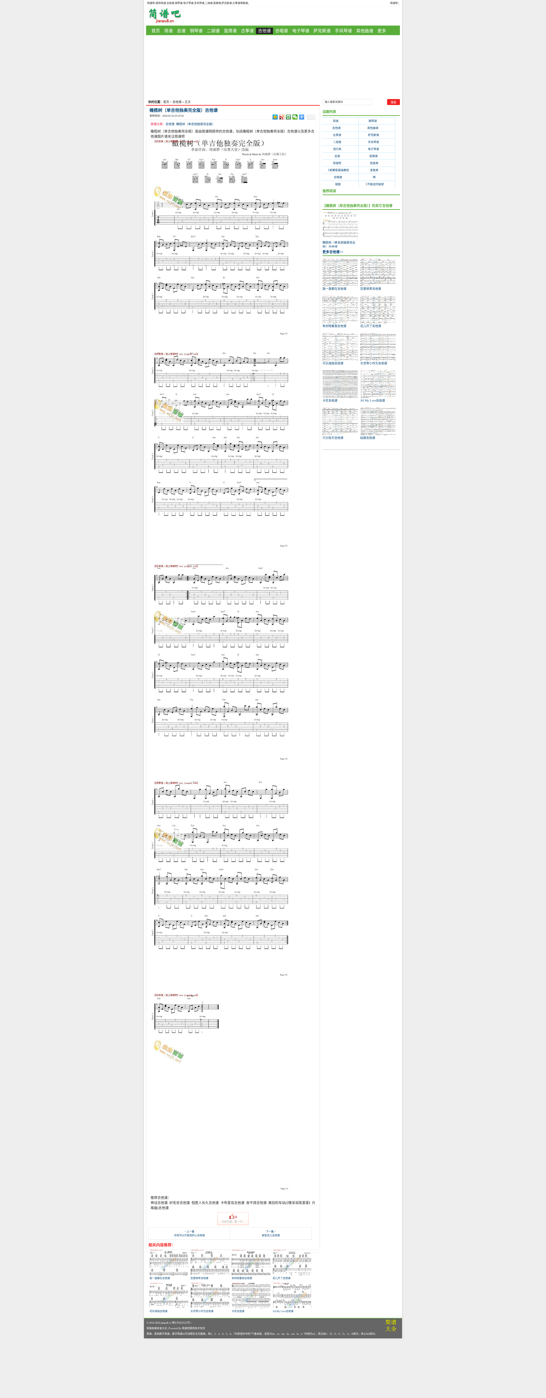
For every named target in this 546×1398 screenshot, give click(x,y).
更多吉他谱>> (332, 252)
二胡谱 (213, 31)
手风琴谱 (343, 31)
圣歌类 (377, 170)
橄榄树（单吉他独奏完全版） (195, 124)
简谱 (168, 31)
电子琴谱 (300, 31)
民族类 (377, 163)
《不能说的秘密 (376, 184)
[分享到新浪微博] (282, 116)
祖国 (340, 184)
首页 (155, 31)
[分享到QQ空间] (275, 116)
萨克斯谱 (322, 31)
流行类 (340, 149)
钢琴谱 (196, 31)
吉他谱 (264, 31)
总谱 (181, 31)
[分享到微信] (295, 116)
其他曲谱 (364, 31)
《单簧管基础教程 (340, 170)
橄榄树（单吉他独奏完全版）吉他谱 (184, 110)
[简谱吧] (168, 15)
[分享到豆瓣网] (288, 116)
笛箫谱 (230, 31)
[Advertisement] (273, 67)
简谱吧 (394, 3)
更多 (382, 31)
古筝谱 (247, 31)
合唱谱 (281, 31)
